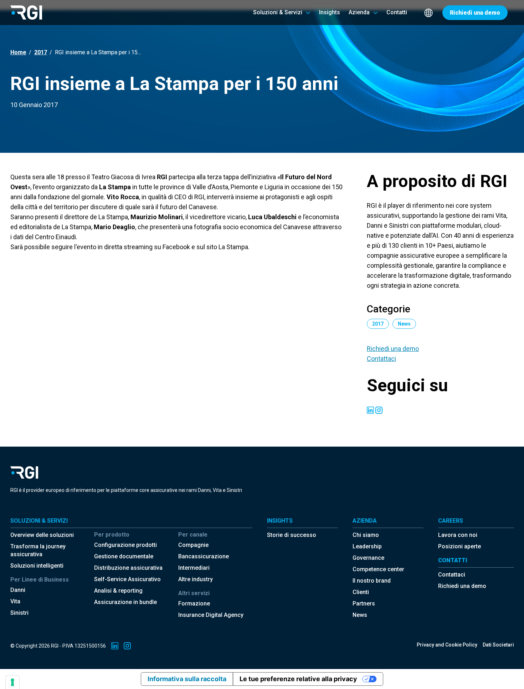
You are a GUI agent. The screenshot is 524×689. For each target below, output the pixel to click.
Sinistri (19, 612)
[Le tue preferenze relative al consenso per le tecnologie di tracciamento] (12, 682)
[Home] (26, 12)
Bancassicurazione (203, 556)
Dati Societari (498, 645)
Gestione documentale (123, 556)
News (360, 615)
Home (18, 52)
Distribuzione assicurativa (128, 567)
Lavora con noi (457, 535)
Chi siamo (366, 535)
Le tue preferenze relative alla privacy (298, 679)
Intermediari (194, 567)
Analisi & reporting (118, 590)
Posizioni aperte (459, 546)
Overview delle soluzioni (42, 535)
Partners (364, 603)
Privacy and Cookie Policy (447, 645)
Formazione (194, 603)
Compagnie (193, 545)
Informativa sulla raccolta (187, 679)
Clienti (361, 592)
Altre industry (195, 579)
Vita (15, 601)
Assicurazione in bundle (125, 602)
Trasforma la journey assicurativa (38, 550)
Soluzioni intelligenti (36, 565)
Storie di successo (291, 535)
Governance (368, 557)
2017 (40, 52)
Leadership (367, 546)
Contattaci (381, 358)
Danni (17, 590)
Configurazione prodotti (125, 545)
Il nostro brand (372, 580)
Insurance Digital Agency (210, 615)
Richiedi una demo (393, 348)
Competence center (378, 569)
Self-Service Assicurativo (127, 579)
